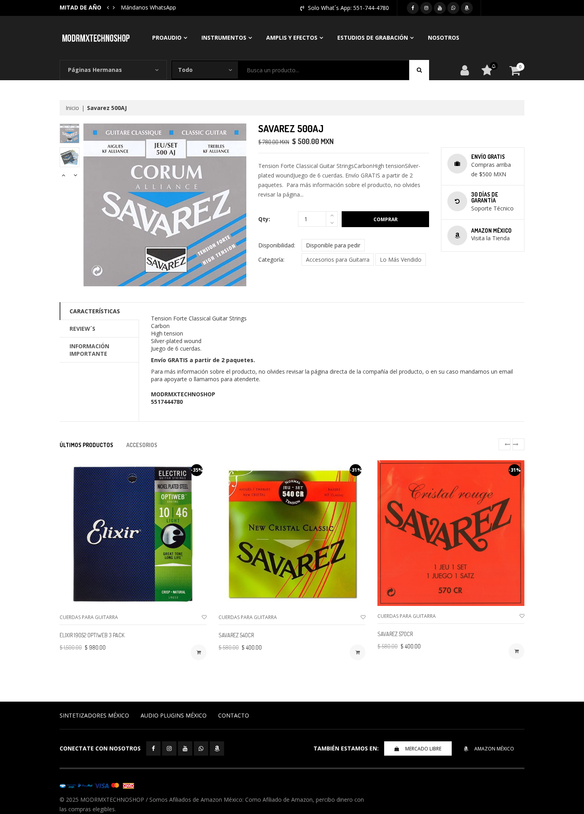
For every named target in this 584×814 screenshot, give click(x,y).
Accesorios (141, 445)
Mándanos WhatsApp (148, 7)
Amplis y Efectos (291, 37)
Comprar (385, 219)
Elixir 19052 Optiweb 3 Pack (92, 635)
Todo (185, 69)
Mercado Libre (423, 748)
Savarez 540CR (236, 635)
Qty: (264, 219)
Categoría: (271, 259)
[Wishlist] (204, 617)
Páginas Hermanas (95, 69)
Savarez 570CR (395, 634)
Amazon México (494, 748)
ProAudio (167, 37)
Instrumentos (223, 37)
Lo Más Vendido (401, 259)
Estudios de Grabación (372, 37)
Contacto (233, 715)
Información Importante (89, 349)
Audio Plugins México (174, 715)
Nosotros (443, 37)
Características (95, 311)
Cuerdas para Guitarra (89, 617)
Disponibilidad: (276, 245)
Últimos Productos (86, 445)
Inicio (72, 108)
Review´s (82, 328)
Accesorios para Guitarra (337, 259)
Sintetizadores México (94, 715)
